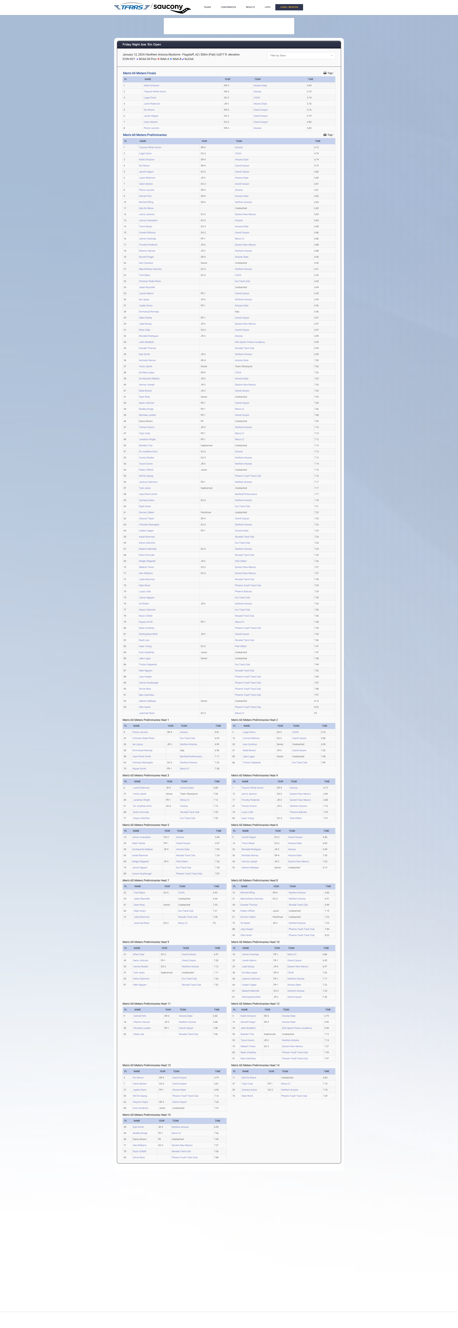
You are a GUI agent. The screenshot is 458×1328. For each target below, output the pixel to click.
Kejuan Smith (146, 622)
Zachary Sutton (146, 500)
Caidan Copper (146, 530)
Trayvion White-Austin (155, 91)
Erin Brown (149, 109)
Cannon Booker (146, 457)
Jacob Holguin (151, 116)
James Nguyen (146, 597)
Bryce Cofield (145, 615)
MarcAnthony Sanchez (150, 269)
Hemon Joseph (147, 384)
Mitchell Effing (146, 202)
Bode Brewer (145, 390)
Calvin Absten (151, 122)
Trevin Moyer (145, 226)
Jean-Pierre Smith (148, 494)
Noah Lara (144, 640)
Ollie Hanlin (144, 707)
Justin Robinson (152, 103)
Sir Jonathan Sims (148, 451)
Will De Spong (146, 476)
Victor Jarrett (145, 366)
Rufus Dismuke (147, 555)
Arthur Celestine (147, 542)
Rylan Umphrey (146, 628)
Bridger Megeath (147, 561)
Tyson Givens (146, 463)
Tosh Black (144, 275)
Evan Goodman (146, 652)
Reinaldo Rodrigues (149, 336)
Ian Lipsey (144, 299)
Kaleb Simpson (151, 85)
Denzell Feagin (146, 257)
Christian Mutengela (149, 524)
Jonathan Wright (147, 439)
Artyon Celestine (147, 609)
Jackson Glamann (148, 482)
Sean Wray (144, 396)
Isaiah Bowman (147, 536)
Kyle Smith (144, 354)
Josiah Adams (146, 293)
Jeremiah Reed (146, 713)
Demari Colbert (146, 512)
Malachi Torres (146, 567)
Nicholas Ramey (147, 360)
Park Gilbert (241, 561)
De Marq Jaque (146, 372)
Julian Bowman (147, 579)
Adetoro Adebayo (147, 701)
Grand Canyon (261, 109)
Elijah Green (145, 506)
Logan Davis (150, 97)
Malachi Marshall (147, 549)
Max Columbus (146, 695)
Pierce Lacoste (151, 128)
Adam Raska (145, 317)
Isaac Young (145, 646)
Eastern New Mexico (245, 214)
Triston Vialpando (148, 664)
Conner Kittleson (147, 232)
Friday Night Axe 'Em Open (142, 45)
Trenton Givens (146, 427)
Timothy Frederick (148, 244)
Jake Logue (145, 658)
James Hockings (147, 238)
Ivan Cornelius (146, 263)
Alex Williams (146, 573)
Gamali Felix (145, 196)
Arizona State (260, 85)
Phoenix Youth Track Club (248, 476)
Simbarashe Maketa (149, 378)
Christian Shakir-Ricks (150, 281)
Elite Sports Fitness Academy (250, 342)
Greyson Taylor (146, 518)
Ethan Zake (144, 330)
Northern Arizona (243, 202)
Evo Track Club (242, 281)
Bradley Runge (146, 409)
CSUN (257, 97)
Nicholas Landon (147, 415)
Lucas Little (145, 591)
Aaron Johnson (146, 403)
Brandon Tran (146, 445)
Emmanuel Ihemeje (149, 311)
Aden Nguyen (145, 670)
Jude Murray (145, 323)
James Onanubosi (148, 220)
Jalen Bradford (146, 342)
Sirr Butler (144, 603)
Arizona (257, 91)
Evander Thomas (147, 348)
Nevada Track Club (244, 348)
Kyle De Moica (146, 208)
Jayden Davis (146, 305)
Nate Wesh (144, 585)
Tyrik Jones (145, 488)
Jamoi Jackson (147, 214)
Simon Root (145, 688)
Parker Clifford (146, 469)
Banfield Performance (246, 494)
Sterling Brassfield (148, 634)
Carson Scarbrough (148, 682)
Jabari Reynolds (147, 287)
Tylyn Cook (144, 433)
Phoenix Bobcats (243, 591)
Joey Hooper (145, 676)
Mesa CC (239, 238)
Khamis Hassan (147, 250)
